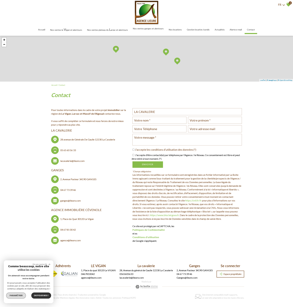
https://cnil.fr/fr (193, 200)
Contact (251, 29)
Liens (92, 298)
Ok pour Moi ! (41, 295)
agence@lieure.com (70, 240)
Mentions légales (67, 298)
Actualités (220, 29)
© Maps (272, 80)
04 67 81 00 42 (68, 229)
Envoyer (147, 164)
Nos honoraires (82, 298)
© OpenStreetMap (285, 80)
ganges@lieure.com (70, 200)
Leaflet (263, 80)
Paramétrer (16, 295)
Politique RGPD (129, 298)
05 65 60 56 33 (68, 150)
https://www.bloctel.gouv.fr (164, 215)
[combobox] (187, 111)
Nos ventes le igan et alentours (66, 29)
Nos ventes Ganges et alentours (148, 28)
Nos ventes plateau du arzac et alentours (107, 29)
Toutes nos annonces (111, 298)
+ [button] (4, 40)
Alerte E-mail (236, 29)
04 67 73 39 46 (68, 189)
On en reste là (40, 264)
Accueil (41, 29)
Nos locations (175, 29)
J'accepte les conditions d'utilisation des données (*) (165, 149)
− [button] (4, 44)
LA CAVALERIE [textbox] (144, 112)
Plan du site (54, 298)
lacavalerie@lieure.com (72, 160)
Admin (98, 298)
